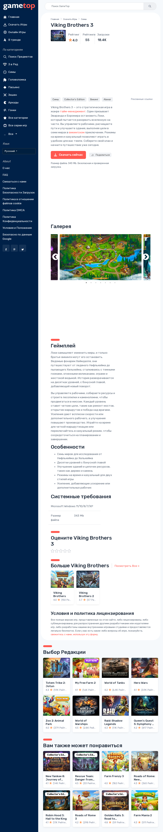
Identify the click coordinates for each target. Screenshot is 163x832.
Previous (55, 257)
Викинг (94, 99)
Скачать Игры (17, 24)
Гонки (12, 110)
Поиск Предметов (20, 56)
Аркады (13, 102)
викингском (77, 132)
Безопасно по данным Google (17, 236)
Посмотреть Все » (126, 565)
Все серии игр (17, 125)
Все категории (18, 117)
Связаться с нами (14, 181)
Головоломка (17, 79)
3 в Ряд (13, 64)
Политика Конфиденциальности (17, 219)
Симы (12, 71)
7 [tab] (115, 282)
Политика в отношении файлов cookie (18, 201)
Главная (13, 16)
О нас (6, 168)
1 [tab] (86, 282)
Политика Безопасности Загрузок (19, 190)
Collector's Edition (74, 99)
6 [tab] (110, 282)
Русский (10, 151)
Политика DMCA (14, 210)
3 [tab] (95, 282)
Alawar (107, 99)
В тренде (14, 39)
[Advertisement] (100, 70)
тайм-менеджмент (73, 111)
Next (145, 257)
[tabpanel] (100, 257)
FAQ (5, 174)
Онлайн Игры (17, 32)
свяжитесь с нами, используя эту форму (74, 634)
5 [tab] (105, 282)
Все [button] (9, 134)
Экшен (12, 94)
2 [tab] (91, 282)
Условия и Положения (17, 227)
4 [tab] (100, 282)
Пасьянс (14, 87)
